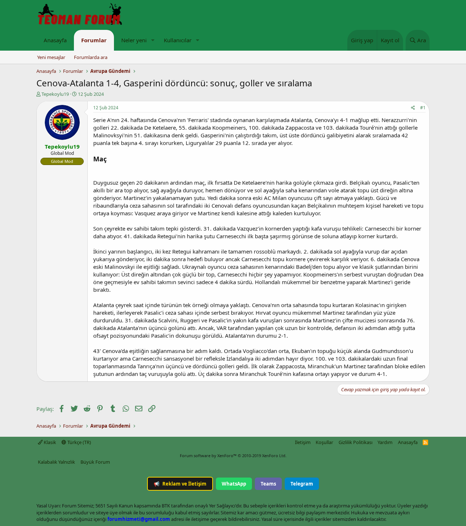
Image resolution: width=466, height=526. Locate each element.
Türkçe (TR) (78, 442)
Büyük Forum (95, 462)
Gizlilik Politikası (355, 442)
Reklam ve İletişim (180, 483)
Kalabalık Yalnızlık (56, 462)
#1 (423, 108)
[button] (153, 40)
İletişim (303, 442)
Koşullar (324, 442)
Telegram (302, 483)
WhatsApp (234, 483)
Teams (268, 483)
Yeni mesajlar (51, 57)
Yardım (385, 442)
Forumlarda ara (90, 57)
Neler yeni (134, 40)
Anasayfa (55, 40)
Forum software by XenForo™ (233, 455)
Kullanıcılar (177, 40)
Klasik (49, 442)
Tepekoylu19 (55, 94)
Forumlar (94, 40)
